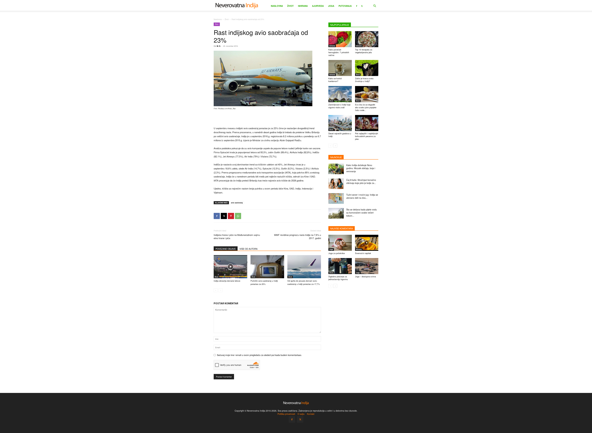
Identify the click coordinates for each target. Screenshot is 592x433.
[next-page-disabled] (220, 290)
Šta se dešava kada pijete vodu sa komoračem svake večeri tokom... (361, 212)
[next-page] (335, 146)
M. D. (219, 46)
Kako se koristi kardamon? (335, 80)
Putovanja (345, 5)
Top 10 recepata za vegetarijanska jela (363, 51)
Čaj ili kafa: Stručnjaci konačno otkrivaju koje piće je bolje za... (361, 181)
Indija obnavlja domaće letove (227, 280)
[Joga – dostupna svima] (366, 266)
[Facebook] (356, 6)
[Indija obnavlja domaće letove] (230, 266)
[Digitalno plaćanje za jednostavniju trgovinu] (340, 266)
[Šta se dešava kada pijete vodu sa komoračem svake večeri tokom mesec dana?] (336, 213)
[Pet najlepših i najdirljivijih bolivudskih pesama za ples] (366, 123)
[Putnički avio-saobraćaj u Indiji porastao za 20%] (267, 266)
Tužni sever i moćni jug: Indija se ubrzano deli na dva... (362, 196)
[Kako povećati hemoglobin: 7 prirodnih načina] (340, 39)
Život (290, 5)
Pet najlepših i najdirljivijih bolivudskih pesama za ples (366, 136)
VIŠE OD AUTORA (248, 248)
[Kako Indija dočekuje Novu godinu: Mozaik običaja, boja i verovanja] (336, 169)
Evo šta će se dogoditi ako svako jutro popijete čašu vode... (365, 107)
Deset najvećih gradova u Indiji (339, 135)
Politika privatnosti (286, 413)
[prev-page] (216, 290)
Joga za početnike (336, 253)
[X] (362, 6)
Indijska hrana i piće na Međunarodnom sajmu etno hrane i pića (237, 236)
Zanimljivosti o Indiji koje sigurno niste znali (339, 106)
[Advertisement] (267, 118)
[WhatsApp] (238, 216)
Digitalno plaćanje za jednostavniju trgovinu (338, 278)
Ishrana (303, 5)
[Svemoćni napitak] (366, 243)
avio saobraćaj (237, 202)
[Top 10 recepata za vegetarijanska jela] (366, 39)
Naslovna (277, 5)
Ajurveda (318, 5)
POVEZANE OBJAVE (226, 248)
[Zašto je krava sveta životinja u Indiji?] (366, 68)
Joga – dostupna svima (365, 276)
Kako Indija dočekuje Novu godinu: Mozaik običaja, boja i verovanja (360, 168)
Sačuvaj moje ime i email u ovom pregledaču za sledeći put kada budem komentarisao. (259, 355)
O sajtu (301, 413)
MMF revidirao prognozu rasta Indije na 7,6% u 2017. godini (297, 236)
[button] (374, 6)
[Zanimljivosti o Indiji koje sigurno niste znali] (340, 94)
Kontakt (310, 413)
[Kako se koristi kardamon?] (340, 68)
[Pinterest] (231, 216)
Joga (331, 5)
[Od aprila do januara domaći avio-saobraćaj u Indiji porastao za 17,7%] (304, 266)
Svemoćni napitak (363, 253)
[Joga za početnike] (340, 243)
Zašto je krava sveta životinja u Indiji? (364, 80)
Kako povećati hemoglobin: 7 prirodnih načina (338, 52)
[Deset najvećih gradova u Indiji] (340, 123)
